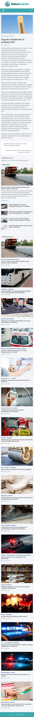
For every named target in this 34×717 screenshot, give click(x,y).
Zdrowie (14, 378)
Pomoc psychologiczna (7, 408)
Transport (10, 289)
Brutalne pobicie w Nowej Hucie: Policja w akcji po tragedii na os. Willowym (17, 645)
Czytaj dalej (4, 200)
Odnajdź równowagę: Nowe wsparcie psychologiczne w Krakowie (12, 410)
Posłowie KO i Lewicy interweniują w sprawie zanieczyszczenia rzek (18, 151)
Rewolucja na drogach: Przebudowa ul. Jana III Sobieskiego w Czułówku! (21, 212)
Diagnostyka (4, 378)
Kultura (3, 584)
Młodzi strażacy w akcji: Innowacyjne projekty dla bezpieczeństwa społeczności (17, 440)
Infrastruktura (10, 259)
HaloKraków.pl (21, 714)
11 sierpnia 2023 (6, 45)
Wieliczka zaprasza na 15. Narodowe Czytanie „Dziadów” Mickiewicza (15, 587)
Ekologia (3, 259)
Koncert (3, 614)
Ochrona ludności (10, 555)
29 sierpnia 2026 (6, 265)
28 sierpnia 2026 (6, 648)
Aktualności (4, 36)
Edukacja (3, 348)
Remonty (17, 259)
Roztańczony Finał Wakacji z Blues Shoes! (14, 616)
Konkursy (3, 437)
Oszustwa (12, 672)
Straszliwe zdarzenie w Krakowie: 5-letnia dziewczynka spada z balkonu (15, 144)
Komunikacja (4, 289)
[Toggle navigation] (3, 10)
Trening (24, 348)
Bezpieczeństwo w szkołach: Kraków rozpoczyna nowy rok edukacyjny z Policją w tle (16, 704)
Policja (3, 642)
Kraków (11, 36)
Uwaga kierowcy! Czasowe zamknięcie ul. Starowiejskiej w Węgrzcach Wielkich (14, 528)
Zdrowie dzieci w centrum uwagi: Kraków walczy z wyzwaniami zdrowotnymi (17, 498)
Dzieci (9, 378)
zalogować (10, 160)
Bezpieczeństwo (5, 672)
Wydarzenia (9, 437)
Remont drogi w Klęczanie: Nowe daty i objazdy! (16, 469)
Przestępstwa (8, 642)
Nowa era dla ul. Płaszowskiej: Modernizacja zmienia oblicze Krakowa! (15, 188)
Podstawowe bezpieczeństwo (13, 348)
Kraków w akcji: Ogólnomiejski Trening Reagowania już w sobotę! (19, 219)
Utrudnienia (13, 467)
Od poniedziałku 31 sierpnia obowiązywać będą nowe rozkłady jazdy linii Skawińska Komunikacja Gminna (20, 207)
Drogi (2, 467)
